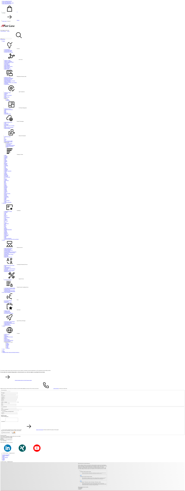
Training (3, 41)
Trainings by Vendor (7, 60)
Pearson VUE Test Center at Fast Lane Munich (11, 239)
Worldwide (8, 348)
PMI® (5, 112)
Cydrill (5, 172)
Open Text (5, 191)
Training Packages (7, 64)
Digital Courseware (7, 67)
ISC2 (5, 226)
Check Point (6, 165)
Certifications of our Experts (8, 336)
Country (2, 402)
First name (3, 392)
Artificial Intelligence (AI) (8, 122)
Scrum (5, 96)
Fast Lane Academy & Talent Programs (10, 251)
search (1, 38)
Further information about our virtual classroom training (23, 380)
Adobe (5, 155)
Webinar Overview (7, 310)
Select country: (4, 21)
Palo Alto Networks (7, 193)
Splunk (5, 198)
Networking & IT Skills (7, 51)
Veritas (5, 201)
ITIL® (5, 111)
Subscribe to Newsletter (7, 302)
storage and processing (39, 429)
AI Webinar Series (7, 311)
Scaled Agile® (6, 234)
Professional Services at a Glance (9, 265)
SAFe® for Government (8, 95)
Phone (2, 405)
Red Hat (5, 195)
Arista (5, 158)
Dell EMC (5, 174)
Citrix (5, 167)
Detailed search (2, 39)
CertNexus (6, 164)
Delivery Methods (7, 65)
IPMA (5, 110)
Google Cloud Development (10, 145)
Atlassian (7, 99)
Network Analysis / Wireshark (8, 127)
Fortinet (5, 178)
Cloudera (5, 168)
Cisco (5, 166)
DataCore (5, 173)
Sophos (5, 197)
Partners (5, 337)
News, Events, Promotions (6, 292)
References (6, 338)
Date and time (3, 410)
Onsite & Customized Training (9, 62)
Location (2, 412)
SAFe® (5, 94)
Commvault (6, 169)
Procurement (6, 83)
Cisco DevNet (8, 144)
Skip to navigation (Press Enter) (7, 1)
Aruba (5, 159)
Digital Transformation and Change (9, 80)
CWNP (5, 171)
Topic (2, 408)
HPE (5, 181)
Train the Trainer (6, 84)
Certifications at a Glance (8, 211)
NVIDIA (5, 231)
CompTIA (5, 170)
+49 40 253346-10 (56, 388)
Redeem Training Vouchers (8, 66)
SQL (5, 140)
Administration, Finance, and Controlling (10, 82)
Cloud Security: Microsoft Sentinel (9, 290)
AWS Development (9, 143)
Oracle (5, 192)
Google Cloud (6, 180)
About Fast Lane (6, 334)
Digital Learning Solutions (8, 248)
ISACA (5, 183)
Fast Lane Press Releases (8, 300)
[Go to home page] (7, 29)
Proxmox (5, 194)
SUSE (5, 199)
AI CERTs (5, 156)
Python (5, 139)
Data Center (6, 124)
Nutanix (5, 189)
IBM (5, 182)
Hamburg (7, 344)
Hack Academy (6, 253)
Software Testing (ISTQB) (8, 141)
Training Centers (6, 68)
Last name (3, 393)
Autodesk (5, 161)
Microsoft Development (9, 146)
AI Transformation (7, 49)
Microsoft (5, 187)
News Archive (6, 301)
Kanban (5, 97)
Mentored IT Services (7, 271)
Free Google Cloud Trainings (8, 313)
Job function (3, 395)
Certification (4, 203)
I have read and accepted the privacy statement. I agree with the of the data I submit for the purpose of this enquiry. (30, 429)
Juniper (5, 185)
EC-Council (6, 176)
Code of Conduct (6, 339)
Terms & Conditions (5, 455)
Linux (5, 126)
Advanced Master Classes (8, 50)
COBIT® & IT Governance (8, 109)
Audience (2, 413)
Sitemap (3, 459)
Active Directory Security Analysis (9, 288)
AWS (5, 162)
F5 (4, 221)
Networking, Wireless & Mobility (9, 270)
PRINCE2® (6, 233)
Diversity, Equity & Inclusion (8, 340)
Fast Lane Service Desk (7, 279)
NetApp (5, 188)
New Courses (6, 63)
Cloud (5, 123)
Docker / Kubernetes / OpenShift (9, 125)
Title (2, 394)
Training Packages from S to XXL (9, 323)
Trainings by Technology (8, 61)
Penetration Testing (7, 289)
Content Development (7, 249)
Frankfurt (7, 343)
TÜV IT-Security (6, 200)
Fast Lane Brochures (7, 341)
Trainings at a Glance (7, 77)
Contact (8, 31)
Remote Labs (6, 256)
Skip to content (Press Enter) (6, 3)
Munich (7, 345)
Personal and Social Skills (8, 79)
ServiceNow (8, 100)
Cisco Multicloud (6, 217)
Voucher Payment (7, 324)
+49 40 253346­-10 (3, 31)
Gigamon (5, 179)
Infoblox (5, 184)
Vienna (7, 346)
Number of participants (4, 409)
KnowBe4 (5, 186)
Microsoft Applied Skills (8, 229)
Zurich (7, 347)
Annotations (3, 421)
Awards (5, 335)
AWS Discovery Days (7, 312)
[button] (8, 21)
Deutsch (18, 20)
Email (2, 404)
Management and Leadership (8, 78)
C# (4, 138)
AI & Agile (6, 93)
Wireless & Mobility (7, 128)
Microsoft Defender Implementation (9, 291)
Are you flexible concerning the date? (8, 411)
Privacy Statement (5, 457)
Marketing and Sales (7, 81)
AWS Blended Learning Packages (9, 321)
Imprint (3, 456)
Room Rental (6, 255)
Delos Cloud (6, 175)
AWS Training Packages (8, 322)
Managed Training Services (8, 250)
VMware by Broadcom (7, 202)
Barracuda (5, 163)
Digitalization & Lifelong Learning (9, 252)
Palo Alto (5, 232)
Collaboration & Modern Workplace (9, 268)
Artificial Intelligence (7, 267)
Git (4, 137)
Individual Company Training (8, 254)
